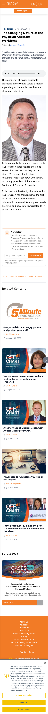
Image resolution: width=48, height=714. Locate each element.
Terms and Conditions (24, 639)
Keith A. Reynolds (13, 483)
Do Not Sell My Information (24, 642)
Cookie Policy (21, 690)
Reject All (24, 702)
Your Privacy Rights (24, 645)
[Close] (45, 663)
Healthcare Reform (36, 276)
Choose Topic (21, 11)
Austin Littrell (11, 386)
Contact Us (24, 630)
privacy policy (11, 263)
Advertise (24, 624)
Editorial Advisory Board (24, 633)
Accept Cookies (24, 709)
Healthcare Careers (18, 276)
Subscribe (34, 255)
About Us (24, 621)
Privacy (24, 636)
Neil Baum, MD (12, 334)
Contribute (24, 627)
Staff (5, 276)
